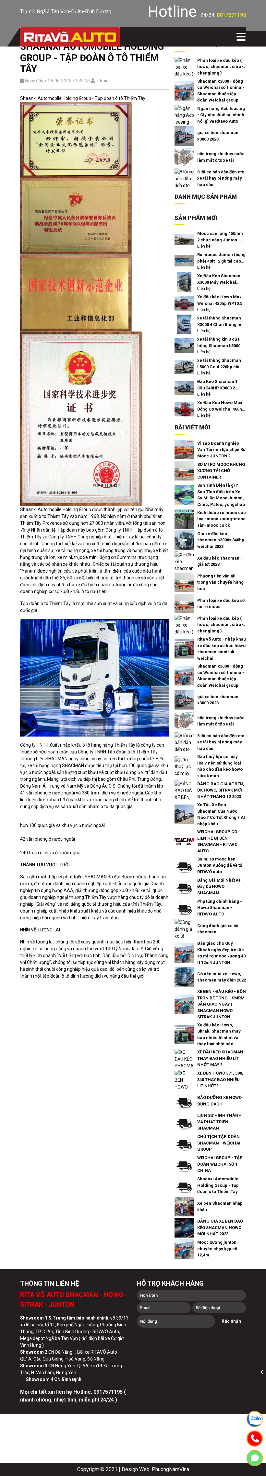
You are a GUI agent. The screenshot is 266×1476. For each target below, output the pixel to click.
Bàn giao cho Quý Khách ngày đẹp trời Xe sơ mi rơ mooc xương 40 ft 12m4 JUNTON (221, 953)
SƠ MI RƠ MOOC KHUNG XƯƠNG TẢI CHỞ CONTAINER (221, 471)
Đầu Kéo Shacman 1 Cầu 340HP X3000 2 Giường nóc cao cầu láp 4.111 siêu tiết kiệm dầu (221, 385)
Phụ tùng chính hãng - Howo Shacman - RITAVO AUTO (219, 907)
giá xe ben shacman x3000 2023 (217, 136)
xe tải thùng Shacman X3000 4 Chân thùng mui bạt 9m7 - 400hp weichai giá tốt (221, 322)
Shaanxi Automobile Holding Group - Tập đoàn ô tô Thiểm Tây (218, 1185)
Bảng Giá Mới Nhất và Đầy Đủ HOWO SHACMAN (219, 886)
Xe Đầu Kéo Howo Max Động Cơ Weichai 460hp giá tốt (221, 406)
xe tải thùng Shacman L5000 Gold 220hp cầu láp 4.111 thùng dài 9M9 (221, 364)
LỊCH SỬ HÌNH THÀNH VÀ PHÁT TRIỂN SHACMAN (219, 1122)
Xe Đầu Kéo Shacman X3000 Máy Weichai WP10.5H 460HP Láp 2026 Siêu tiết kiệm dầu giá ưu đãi (220, 279)
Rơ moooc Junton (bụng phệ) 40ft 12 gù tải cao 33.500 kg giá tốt (221, 258)
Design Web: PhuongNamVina (155, 1469)
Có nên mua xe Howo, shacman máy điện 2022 (221, 977)
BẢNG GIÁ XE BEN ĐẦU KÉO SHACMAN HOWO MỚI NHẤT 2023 (220, 1227)
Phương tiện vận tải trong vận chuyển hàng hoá (220, 582)
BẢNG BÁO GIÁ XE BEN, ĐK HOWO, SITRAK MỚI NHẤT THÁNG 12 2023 (220, 790)
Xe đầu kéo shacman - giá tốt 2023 (219, 561)
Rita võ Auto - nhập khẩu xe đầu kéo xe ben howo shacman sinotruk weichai (221, 649)
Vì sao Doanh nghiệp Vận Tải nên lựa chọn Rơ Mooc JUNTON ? (221, 449)
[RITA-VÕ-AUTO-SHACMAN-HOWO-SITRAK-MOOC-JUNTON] (70, 37)
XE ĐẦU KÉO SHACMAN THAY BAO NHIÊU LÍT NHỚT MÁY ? (220, 1058)
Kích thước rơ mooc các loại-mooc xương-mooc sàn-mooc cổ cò (221, 519)
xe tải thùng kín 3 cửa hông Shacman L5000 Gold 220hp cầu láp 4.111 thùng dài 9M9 (218, 343)
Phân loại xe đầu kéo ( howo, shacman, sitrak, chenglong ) (221, 66)
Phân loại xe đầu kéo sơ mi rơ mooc (221, 603)
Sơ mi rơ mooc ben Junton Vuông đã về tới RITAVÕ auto (220, 865)
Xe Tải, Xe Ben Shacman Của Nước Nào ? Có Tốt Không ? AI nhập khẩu (221, 814)
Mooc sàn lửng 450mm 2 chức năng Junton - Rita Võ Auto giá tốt (220, 237)
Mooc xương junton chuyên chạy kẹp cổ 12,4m (217, 1248)
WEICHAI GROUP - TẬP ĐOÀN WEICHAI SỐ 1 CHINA (220, 1164)
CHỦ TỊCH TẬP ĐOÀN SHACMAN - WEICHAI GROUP (218, 1143)
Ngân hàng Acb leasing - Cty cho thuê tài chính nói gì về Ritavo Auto (221, 115)
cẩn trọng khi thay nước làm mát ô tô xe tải (221, 157)
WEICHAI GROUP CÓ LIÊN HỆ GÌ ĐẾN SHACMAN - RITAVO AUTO (217, 841)
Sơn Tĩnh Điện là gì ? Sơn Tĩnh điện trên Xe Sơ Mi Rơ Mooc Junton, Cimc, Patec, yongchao (221, 495)
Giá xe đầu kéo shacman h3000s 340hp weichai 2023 (220, 540)
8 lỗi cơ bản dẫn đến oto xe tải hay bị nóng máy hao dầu (220, 178)
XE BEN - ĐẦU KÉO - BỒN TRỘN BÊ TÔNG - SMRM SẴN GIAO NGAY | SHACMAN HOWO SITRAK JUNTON (221, 1004)
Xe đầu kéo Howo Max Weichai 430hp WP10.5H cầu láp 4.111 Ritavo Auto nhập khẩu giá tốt (221, 300)
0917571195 (231, 15)
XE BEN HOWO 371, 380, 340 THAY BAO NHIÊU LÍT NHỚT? (220, 1079)
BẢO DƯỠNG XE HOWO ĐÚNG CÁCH (219, 1100)
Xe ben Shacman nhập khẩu (220, 1206)
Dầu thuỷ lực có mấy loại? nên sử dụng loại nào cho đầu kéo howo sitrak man (220, 766)
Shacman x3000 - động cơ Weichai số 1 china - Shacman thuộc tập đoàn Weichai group (220, 91)
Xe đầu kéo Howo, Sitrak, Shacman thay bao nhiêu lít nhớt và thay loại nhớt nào (219, 1034)
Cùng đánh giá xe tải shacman (217, 929)
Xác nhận (231, 1321)
